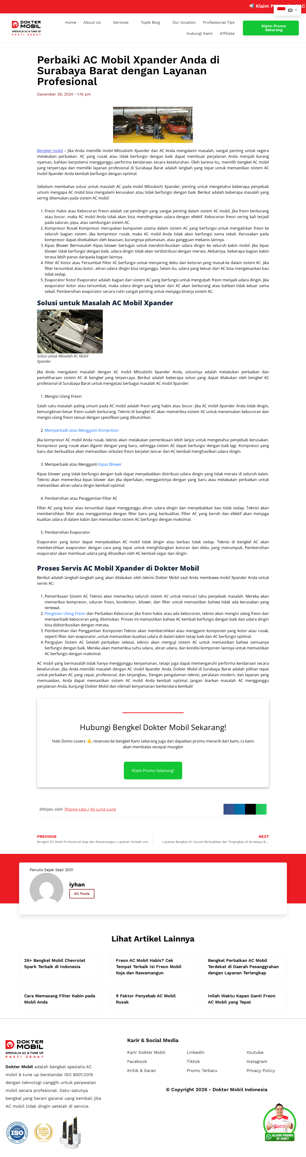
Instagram (256, 1061)
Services (120, 22)
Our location (184, 22)
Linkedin (195, 1052)
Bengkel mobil (50, 150)
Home (70, 22)
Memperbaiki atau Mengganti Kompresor (82, 430)
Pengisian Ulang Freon (65, 613)
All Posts (82, 893)
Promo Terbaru (202, 1070)
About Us (92, 22)
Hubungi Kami (199, 33)
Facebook (137, 1061)
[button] (229, 809)
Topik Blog (150, 22)
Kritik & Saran (141, 1070)
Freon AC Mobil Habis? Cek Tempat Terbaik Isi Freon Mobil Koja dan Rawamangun (148, 966)
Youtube (254, 1052)
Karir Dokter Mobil (146, 1052)
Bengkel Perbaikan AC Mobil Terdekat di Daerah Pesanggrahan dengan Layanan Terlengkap (243, 966)
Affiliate (227, 33)
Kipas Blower (110, 464)
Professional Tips (219, 22)
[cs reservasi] (279, 1123)
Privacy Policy (260, 1070)
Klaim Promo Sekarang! (153, 770)
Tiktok (193, 1061)
